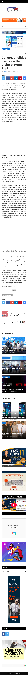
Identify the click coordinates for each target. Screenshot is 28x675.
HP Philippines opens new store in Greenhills (12, 369)
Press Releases (5, 49)
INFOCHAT (17, 673)
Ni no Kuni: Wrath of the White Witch (13, 417)
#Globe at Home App (7, 295)
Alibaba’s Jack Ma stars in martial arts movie (12, 434)
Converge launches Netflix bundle (12, 389)
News (3, 422)
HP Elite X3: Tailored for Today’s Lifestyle (12, 414)
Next (14, 291)
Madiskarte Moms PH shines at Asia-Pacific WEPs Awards (13, 349)
